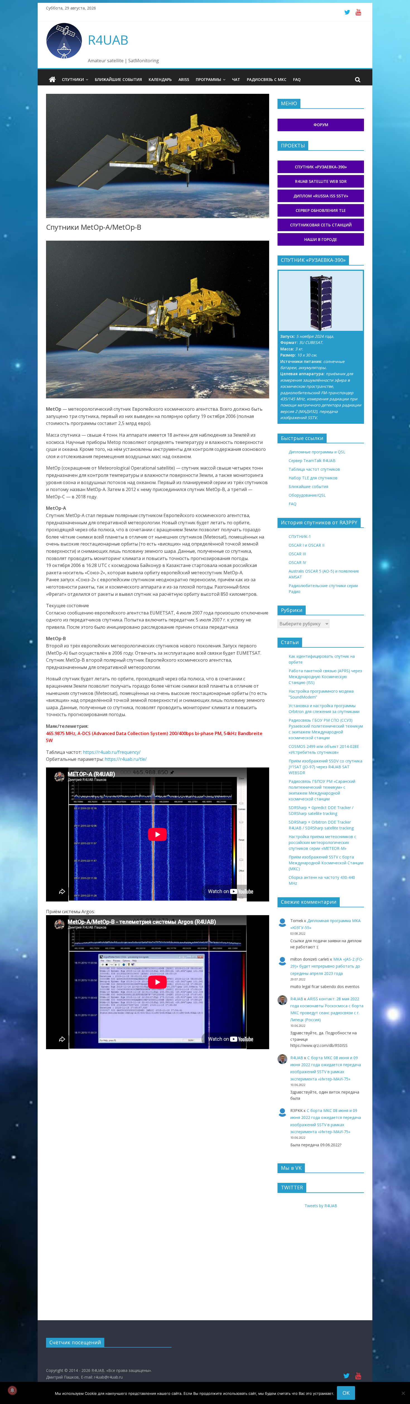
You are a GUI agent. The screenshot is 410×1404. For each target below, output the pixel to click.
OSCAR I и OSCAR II (306, 545)
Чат (236, 79)
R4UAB (108, 39)
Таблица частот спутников (314, 469)
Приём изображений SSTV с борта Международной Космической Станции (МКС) (326, 862)
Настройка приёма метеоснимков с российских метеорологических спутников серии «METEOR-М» (322, 842)
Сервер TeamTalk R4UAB (312, 460)
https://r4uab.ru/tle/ (126, 759)
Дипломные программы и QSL (317, 452)
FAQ (297, 79)
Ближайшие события (118, 79)
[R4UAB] (52, 79)
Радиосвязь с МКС (266, 79)
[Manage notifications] (12, 1390)
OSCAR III (297, 553)
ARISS (184, 79)
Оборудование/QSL (307, 495)
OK (346, 1392)
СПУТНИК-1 (300, 536)
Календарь (160, 79)
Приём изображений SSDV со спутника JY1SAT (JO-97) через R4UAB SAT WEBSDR (325, 766)
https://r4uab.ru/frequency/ (112, 752)
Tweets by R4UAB (321, 1205)
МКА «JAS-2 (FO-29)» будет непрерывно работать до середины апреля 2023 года (326, 966)
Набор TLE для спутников (313, 477)
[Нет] (403, 1393)
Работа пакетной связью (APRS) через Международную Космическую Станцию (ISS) (325, 676)
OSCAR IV (297, 562)
